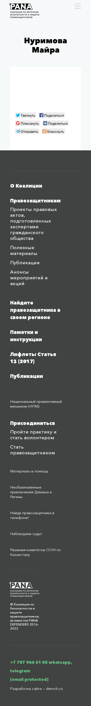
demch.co (54, 688)
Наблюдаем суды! (26, 533)
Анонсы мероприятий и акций (29, 277)
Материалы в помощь (29, 471)
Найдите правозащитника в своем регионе (35, 310)
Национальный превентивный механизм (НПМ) (36, 404)
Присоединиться (32, 423)
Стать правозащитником (32, 450)
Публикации (25, 263)
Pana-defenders (24, 11)
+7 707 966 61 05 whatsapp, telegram (41, 666)
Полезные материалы (23, 250)
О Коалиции (26, 186)
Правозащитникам (35, 201)
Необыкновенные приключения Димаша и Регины (31, 492)
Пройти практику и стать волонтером (33, 434)
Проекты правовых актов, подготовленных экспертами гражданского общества (33, 223)
